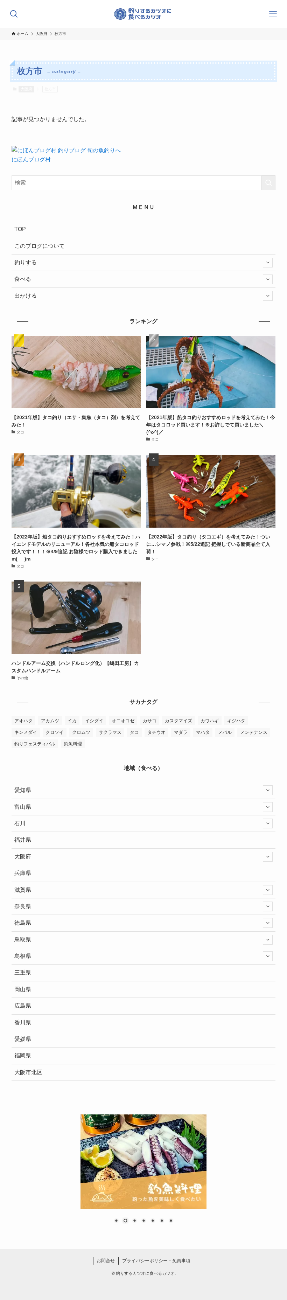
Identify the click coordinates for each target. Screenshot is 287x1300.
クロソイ (55, 732)
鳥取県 (22, 940)
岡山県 (22, 989)
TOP (20, 229)
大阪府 (26, 89)
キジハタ (236, 720)
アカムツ (50, 720)
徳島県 (22, 923)
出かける (25, 296)
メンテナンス (253, 732)
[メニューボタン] (273, 14)
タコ (134, 732)
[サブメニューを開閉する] (268, 262)
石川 (20, 823)
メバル (225, 732)
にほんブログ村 (31, 159)
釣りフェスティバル (34, 743)
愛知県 (22, 790)
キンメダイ (25, 732)
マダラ (181, 732)
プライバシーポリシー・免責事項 (156, 1260)
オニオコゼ (123, 720)
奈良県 (22, 906)
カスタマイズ (178, 720)
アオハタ (23, 720)
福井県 (22, 840)
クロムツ (81, 732)
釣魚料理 (73, 743)
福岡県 (22, 1055)
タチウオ (156, 732)
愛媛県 (22, 1039)
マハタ (203, 732)
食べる (22, 279)
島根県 (22, 956)
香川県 (22, 1023)
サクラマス (110, 732)
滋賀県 (22, 890)
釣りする (25, 262)
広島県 (22, 1006)
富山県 (22, 807)
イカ (72, 720)
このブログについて (39, 246)
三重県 (22, 972)
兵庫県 (22, 873)
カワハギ (210, 720)
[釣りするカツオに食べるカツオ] (143, 14)
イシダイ (94, 720)
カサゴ (149, 720)
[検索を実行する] (268, 182)
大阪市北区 (28, 1072)
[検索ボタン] (14, 14)
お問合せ (106, 1260)
